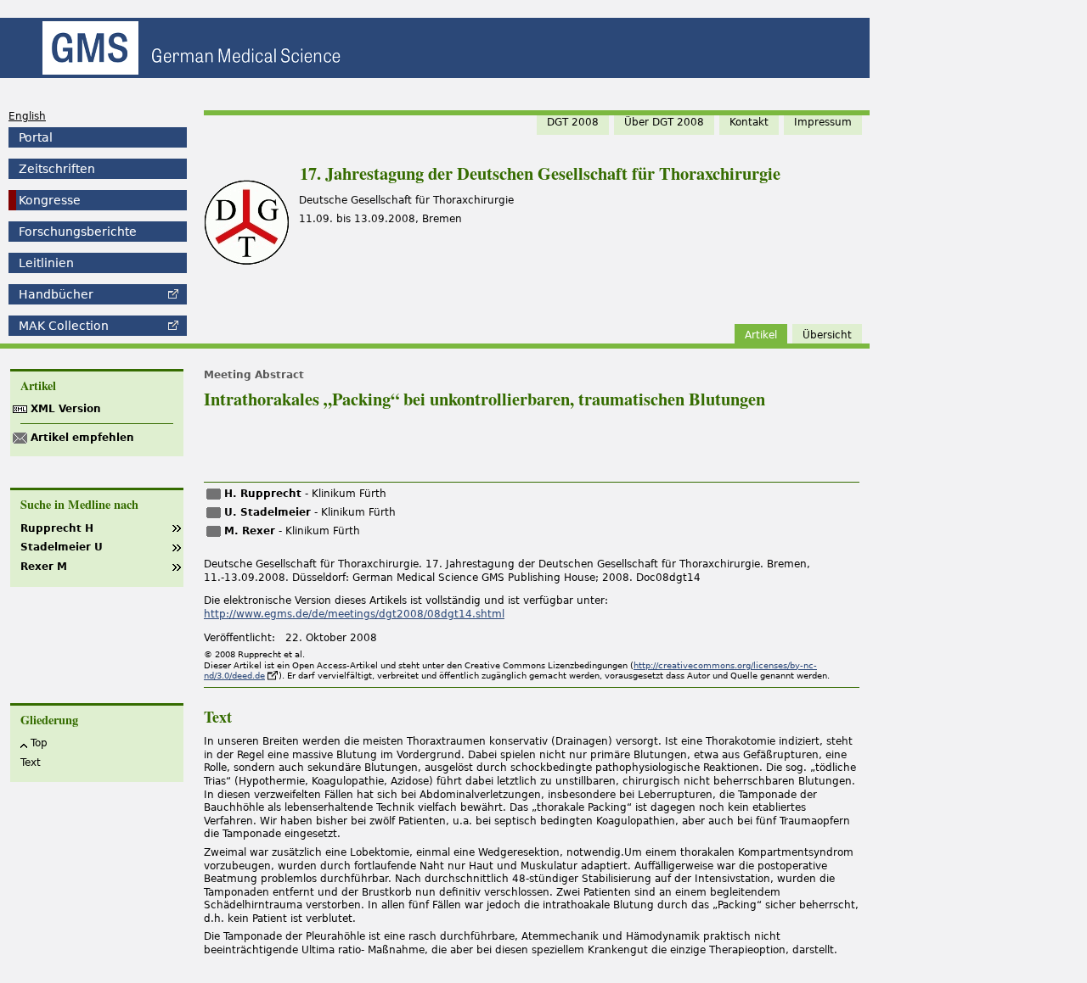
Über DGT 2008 (664, 122)
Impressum (823, 122)
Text (30, 762)
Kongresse (50, 200)
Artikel (761, 335)
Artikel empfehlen (82, 438)
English (27, 116)
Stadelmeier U (61, 547)
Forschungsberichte (78, 231)
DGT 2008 (573, 122)
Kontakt (749, 122)
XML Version (66, 409)
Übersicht (827, 335)
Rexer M (43, 566)
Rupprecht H (56, 528)
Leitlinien (46, 263)
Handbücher (56, 294)
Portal (36, 137)
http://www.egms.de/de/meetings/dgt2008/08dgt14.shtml (354, 614)
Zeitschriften (57, 169)
